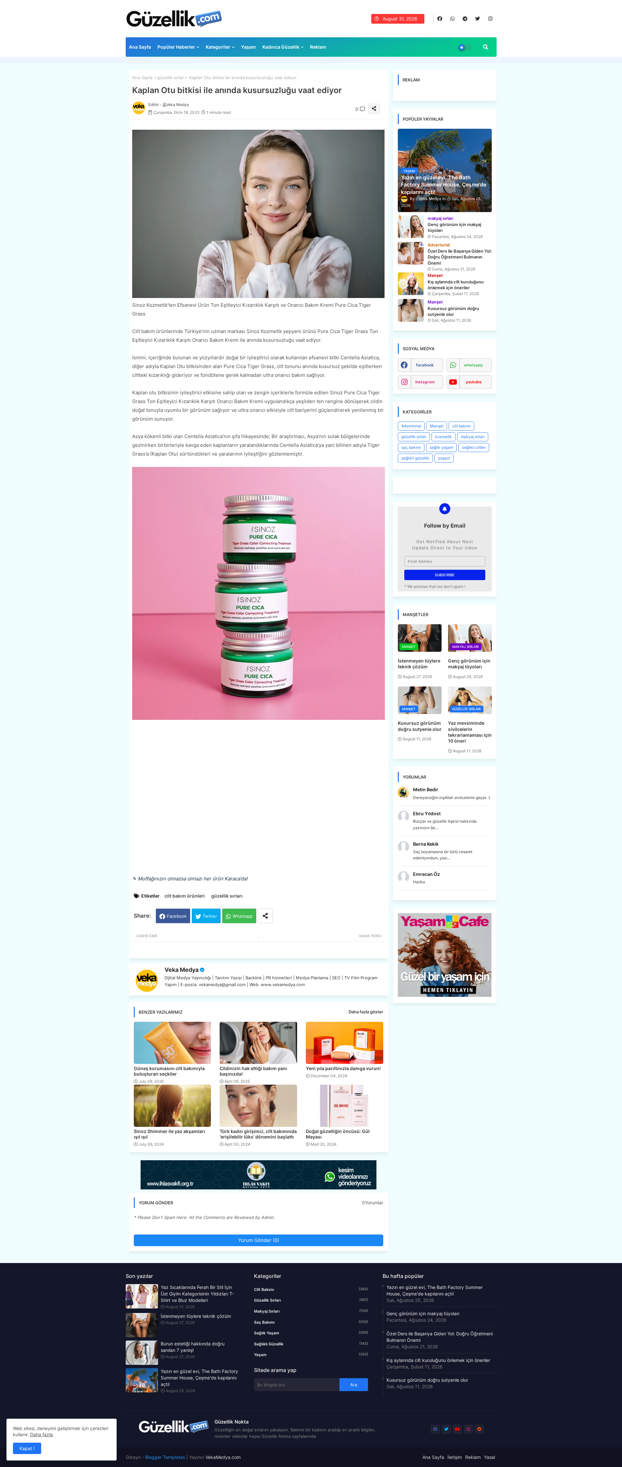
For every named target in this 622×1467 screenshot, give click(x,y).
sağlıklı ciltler (474, 447)
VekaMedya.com (223, 1457)
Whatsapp (243, 916)
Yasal (489, 1457)
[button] (485, 47)
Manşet (436, 425)
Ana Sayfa (140, 47)
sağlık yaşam (441, 447)
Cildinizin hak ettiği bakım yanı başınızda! (253, 1071)
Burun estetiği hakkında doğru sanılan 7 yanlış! (193, 1347)
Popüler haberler (176, 47)
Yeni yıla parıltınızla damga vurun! (343, 1068)
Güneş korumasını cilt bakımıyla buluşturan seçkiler (169, 1071)
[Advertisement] (258, 798)
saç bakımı (411, 447)
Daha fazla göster (366, 1011)
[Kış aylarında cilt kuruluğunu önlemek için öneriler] (411, 283)
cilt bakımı (461, 425)
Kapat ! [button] (27, 1448)
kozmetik (443, 436)
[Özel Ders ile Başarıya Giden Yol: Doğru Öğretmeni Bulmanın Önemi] (411, 253)
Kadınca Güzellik (280, 47)
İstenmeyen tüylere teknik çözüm (419, 663)
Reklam (318, 47)
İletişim (454, 1457)
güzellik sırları (170, 77)
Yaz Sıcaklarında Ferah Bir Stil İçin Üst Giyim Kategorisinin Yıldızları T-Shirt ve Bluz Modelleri (197, 1293)
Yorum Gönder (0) (258, 1240)
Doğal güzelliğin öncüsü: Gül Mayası (338, 1133)
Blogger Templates (165, 1457)
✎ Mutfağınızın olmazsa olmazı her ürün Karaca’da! (190, 879)
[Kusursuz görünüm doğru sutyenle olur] (411, 310)
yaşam (444, 458)
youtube (473, 381)
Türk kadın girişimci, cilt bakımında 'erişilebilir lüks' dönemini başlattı (258, 1133)
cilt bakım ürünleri (185, 896)
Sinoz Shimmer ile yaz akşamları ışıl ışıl (169, 1133)
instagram (425, 381)
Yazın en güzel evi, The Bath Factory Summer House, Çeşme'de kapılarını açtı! (199, 1377)
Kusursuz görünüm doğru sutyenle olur (420, 726)
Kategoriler (218, 47)
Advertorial (411, 425)
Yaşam (248, 47)
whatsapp (473, 365)
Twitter (210, 916)
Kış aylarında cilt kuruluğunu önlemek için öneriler (438, 1360)
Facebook (177, 916)
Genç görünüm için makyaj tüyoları (469, 663)
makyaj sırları (473, 436)
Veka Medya (182, 969)
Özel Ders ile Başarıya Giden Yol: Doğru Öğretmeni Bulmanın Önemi (439, 1337)
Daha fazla (41, 1434)
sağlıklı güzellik (415, 458)
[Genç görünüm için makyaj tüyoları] (411, 226)
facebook (425, 365)
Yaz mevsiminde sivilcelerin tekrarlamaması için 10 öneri (470, 732)
